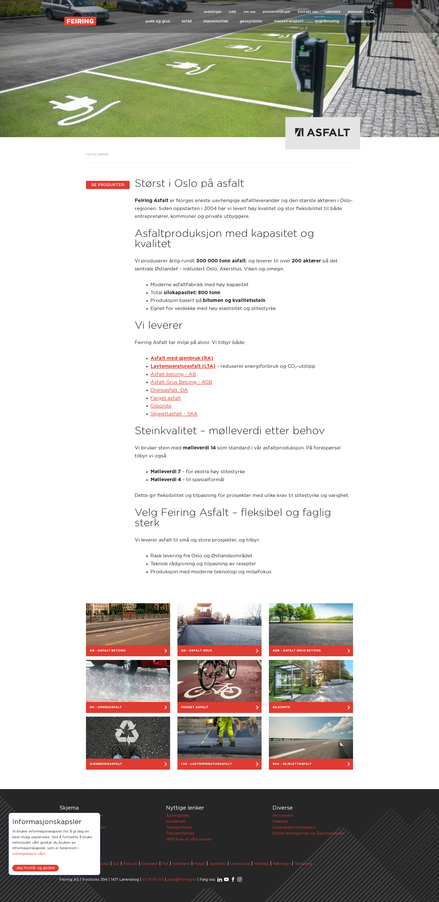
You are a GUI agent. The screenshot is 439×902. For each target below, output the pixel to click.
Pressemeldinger (277, 11)
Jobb (232, 11)
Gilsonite (160, 405)
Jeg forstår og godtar (35, 868)
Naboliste (332, 11)
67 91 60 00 (153, 879)
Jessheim (217, 864)
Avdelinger (213, 11)
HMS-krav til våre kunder (189, 839)
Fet (165, 864)
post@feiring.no (181, 879)
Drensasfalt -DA (169, 390)
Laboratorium (363, 21)
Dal (116, 864)
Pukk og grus (158, 21)
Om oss (249, 11)
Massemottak (215, 21)
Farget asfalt (165, 398)
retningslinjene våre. (29, 854)
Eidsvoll (130, 864)
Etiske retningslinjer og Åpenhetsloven (309, 833)
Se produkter (107, 185)
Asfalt (187, 21)
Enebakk (150, 864)
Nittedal (261, 864)
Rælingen (281, 864)
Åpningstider (178, 815)
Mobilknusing (327, 21)
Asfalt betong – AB (173, 374)
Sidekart (280, 821)
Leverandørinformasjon (294, 827)
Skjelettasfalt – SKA (174, 413)
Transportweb (179, 827)
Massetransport (288, 21)
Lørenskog (240, 864)
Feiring (91, 154)
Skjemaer (355, 11)
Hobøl (199, 864)
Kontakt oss (308, 11)
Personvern (283, 815)
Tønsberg (303, 864)
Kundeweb (176, 821)
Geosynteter (251, 21)
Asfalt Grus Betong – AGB (181, 382)
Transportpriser (180, 833)
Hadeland (181, 864)
